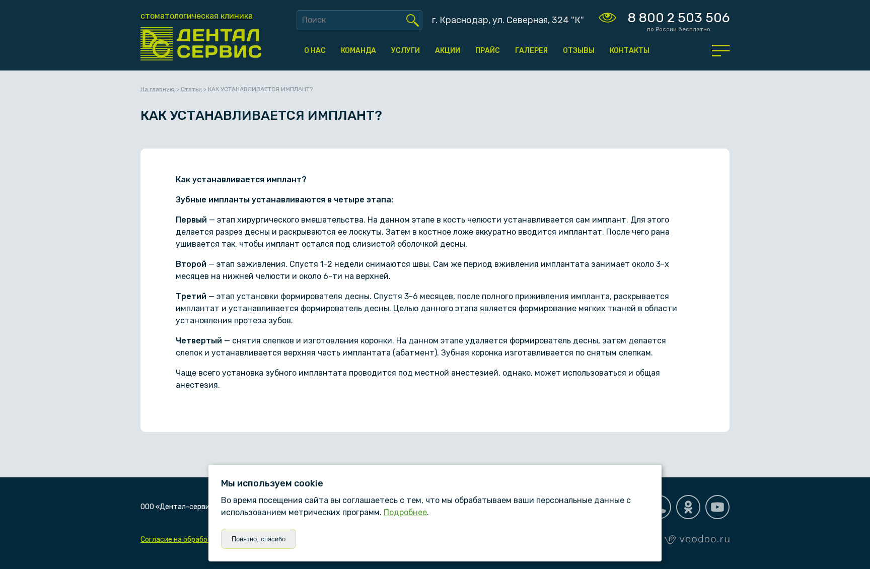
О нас (315, 50)
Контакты (629, 50)
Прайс (487, 50)
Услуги (405, 50)
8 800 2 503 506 (679, 18)
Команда (358, 50)
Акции (447, 50)
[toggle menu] (721, 50)
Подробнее (405, 512)
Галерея (531, 50)
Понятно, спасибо (258, 539)
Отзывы (579, 50)
